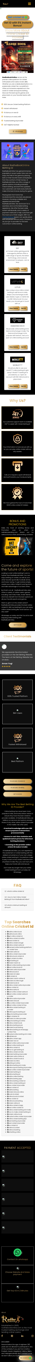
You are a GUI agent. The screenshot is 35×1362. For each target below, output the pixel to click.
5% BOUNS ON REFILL (17, 788)
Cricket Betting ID (8, 217)
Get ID (23, 269)
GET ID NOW (17, 794)
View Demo (13, 269)
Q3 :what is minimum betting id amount (16, 906)
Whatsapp (19, 131)
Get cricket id (16, 17)
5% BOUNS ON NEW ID (17, 781)
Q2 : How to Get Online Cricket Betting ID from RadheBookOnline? (17, 898)
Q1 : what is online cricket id (14, 891)
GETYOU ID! (17, 625)
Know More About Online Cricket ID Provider (17, 33)
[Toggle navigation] (29, 4)
